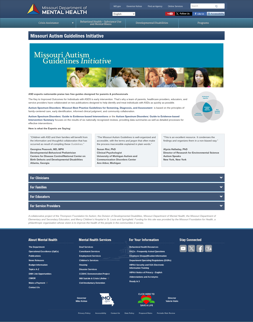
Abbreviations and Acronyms (143, 277)
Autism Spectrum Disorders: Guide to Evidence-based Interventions (68, 116)
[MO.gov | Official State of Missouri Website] (106, 299)
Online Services (175, 6)
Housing (83, 265)
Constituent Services (89, 251)
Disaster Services (88, 269)
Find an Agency (155, 6)
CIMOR (32, 278)
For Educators (40, 196)
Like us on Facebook (199, 14)
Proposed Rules (145, 313)
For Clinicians (39, 177)
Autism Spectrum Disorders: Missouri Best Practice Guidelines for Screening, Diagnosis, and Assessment (90, 107)
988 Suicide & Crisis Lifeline (93, 278)
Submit (216, 6)
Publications (35, 256)
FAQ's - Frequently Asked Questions (147, 251)
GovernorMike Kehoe (81, 299)
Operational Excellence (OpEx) (44, 251)
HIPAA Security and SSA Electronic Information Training (146, 266)
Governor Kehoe (134, 6)
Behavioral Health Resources (143, 247)
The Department (37, 247)
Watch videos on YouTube (170, 14)
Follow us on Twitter (183, 14)
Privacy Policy (84, 313)
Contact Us (34, 287)
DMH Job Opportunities (40, 274)
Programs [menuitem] (203, 22)
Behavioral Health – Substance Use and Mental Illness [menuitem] (100, 23)
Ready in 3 (134, 281)
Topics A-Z (34, 269)
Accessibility (216, 14)
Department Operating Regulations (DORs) (150, 260)
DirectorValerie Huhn (172, 299)
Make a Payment (37, 283)
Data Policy (129, 313)
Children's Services (88, 260)
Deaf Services (86, 247)
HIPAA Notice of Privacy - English (145, 272)
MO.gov (117, 6)
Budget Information (38, 265)
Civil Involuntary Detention (92, 283)
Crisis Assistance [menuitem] (42, 24)
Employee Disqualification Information (148, 256)
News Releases (36, 260)
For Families (38, 187)
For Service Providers (45, 205)
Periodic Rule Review (166, 313)
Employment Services (90, 256)
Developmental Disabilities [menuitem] (152, 22)
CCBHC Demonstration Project (94, 274)
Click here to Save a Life (146, 299)
